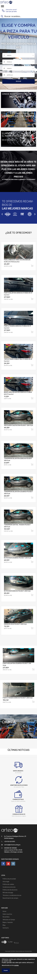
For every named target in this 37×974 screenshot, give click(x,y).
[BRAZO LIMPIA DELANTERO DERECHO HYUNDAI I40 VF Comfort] (18, 384)
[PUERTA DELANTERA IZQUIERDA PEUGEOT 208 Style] (18, 655)
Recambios (6, 917)
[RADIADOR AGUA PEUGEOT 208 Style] (18, 616)
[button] (2, 214)
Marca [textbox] (9, 55)
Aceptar (6, 970)
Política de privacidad (9, 879)
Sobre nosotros (7, 914)
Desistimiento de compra (10, 898)
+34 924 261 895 (10, 11)
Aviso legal (6, 881)
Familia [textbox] (9, 68)
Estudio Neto (28, 951)
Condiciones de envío (9, 887)
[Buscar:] (17, 16)
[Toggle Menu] (2, 6)
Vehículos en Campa (9, 919)
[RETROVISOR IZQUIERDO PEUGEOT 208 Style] (18, 550)
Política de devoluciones (10, 890)
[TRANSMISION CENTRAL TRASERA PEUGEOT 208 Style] (18, 517)
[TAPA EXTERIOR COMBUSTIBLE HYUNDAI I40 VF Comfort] (18, 351)
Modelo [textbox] (9, 62)
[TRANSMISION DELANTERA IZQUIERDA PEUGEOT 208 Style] (18, 484)
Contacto (6, 928)
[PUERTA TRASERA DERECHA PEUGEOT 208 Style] (18, 690)
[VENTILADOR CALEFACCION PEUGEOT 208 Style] (18, 417)
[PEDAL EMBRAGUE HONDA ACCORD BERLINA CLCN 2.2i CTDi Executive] (18, 252)
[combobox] (18, 55)
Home (4, 911)
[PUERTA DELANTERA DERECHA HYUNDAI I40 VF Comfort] (18, 284)
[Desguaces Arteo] (9, 2)
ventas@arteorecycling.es (12, 845)
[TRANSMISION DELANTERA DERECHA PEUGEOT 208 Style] (18, 450)
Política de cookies (8, 884)
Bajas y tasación (8, 922)
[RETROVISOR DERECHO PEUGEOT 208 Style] (18, 583)
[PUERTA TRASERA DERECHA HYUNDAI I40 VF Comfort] (18, 318)
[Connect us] (3, 863)
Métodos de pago (8, 892)
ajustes (16, 965)
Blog (4, 925)
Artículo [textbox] (10, 75)
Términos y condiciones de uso (12, 895)
